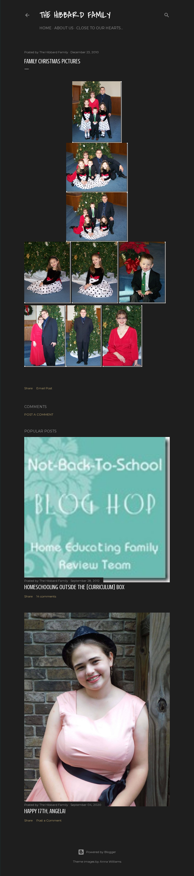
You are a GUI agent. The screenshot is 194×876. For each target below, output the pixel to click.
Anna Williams (110, 861)
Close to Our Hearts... (99, 28)
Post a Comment (38, 414)
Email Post (44, 388)
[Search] (167, 14)
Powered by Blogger (101, 852)
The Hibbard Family (75, 15)
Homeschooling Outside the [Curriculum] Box (74, 587)
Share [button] (28, 388)
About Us (64, 28)
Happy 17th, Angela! (44, 811)
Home (45, 28)
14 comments (46, 596)
